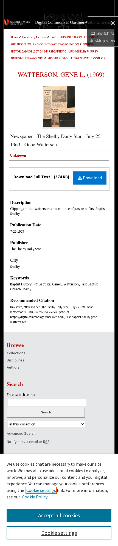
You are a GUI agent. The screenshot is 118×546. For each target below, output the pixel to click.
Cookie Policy (34, 497)
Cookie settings (41, 490)
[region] (59, 500)
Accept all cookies (59, 515)
